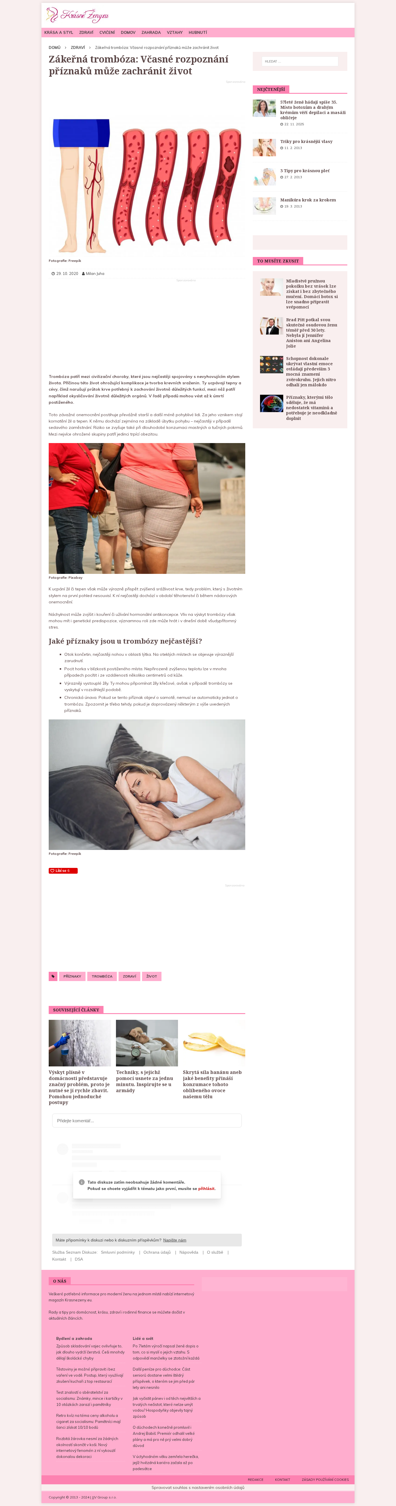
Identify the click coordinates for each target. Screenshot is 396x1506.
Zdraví (86, 32)
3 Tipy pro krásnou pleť (305, 170)
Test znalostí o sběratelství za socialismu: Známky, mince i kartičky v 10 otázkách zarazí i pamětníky (89, 1398)
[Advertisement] (147, 98)
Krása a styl (58, 32)
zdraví (129, 976)
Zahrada (151, 32)
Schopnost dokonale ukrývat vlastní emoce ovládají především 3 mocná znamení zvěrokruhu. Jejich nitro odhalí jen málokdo (311, 371)
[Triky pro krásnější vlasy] (264, 147)
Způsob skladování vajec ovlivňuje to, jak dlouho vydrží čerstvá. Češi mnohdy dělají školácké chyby (90, 1352)
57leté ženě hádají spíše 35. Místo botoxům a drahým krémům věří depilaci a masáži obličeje (313, 110)
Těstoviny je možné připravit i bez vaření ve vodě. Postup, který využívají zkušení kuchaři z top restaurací (89, 1375)
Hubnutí (198, 32)
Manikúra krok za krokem (308, 200)
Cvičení (107, 32)
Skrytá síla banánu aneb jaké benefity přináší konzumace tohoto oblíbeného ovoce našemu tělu (212, 1084)
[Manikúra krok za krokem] (264, 206)
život (151, 976)
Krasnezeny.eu (78, 1300)
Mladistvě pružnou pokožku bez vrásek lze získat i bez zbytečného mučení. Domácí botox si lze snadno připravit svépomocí (312, 294)
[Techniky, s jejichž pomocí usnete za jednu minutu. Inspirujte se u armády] (147, 1043)
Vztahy (175, 32)
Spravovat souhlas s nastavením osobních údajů (198, 1487)
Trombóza (102, 976)
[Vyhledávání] (300, 61)
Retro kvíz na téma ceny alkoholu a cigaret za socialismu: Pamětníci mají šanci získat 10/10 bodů (88, 1421)
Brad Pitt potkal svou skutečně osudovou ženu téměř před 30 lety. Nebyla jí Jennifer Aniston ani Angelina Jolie (311, 333)
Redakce (256, 1480)
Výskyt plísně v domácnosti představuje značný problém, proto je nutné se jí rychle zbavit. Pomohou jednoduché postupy (79, 1087)
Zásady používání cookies (325, 1480)
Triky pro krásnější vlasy (306, 141)
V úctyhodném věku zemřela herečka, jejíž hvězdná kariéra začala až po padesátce (166, 1462)
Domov (128, 32)
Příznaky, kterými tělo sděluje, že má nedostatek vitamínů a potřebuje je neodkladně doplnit (311, 407)
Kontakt (282, 1480)
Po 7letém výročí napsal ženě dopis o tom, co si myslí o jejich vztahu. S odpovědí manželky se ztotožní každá (166, 1352)
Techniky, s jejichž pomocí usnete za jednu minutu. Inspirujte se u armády (144, 1081)
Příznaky (72, 976)
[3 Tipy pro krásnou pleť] (264, 177)
